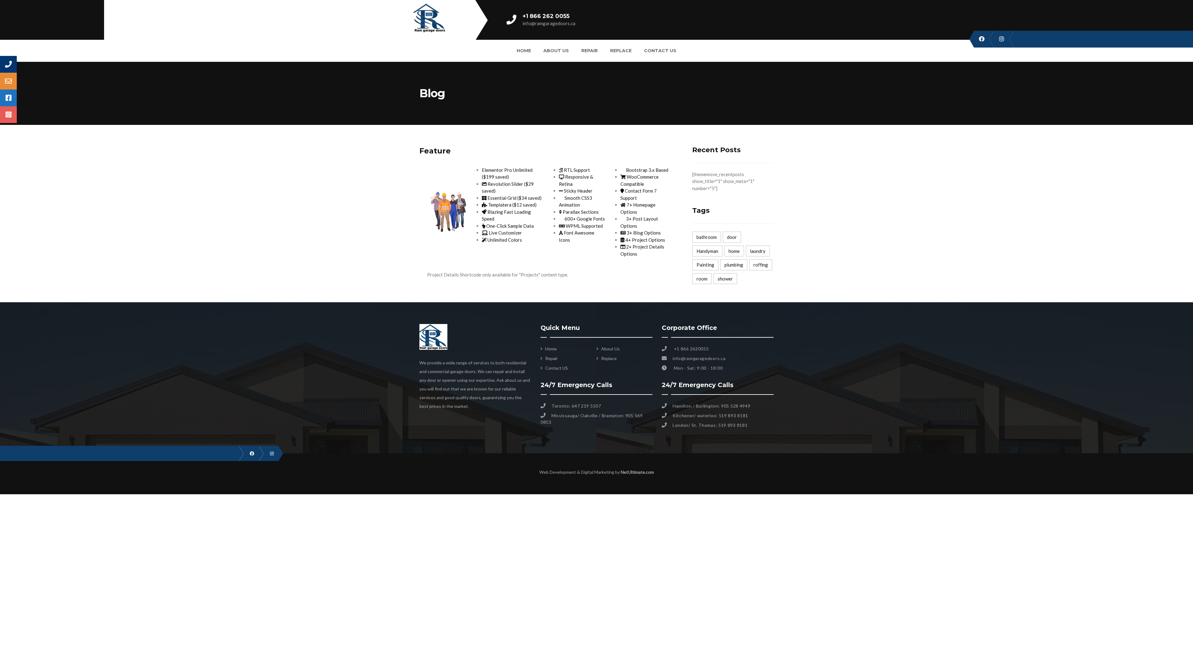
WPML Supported (584, 226)
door (732, 237)
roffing (760, 264)
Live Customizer (505, 232)
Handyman (707, 251)
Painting (705, 264)
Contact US (660, 50)
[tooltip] (8, 64)
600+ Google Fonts (584, 218)
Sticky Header (577, 191)
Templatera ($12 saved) (512, 205)
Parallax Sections (580, 212)
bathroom (707, 237)
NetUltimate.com (637, 472)
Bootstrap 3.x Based (646, 170)
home (734, 251)
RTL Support (576, 170)
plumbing (733, 264)
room (702, 278)
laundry (758, 251)
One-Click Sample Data (509, 226)
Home (524, 50)
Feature (435, 150)
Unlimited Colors (504, 240)
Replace (621, 50)
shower (725, 278)
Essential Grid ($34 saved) (514, 198)
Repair (589, 50)
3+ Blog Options (643, 232)
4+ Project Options (644, 240)
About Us (556, 50)
